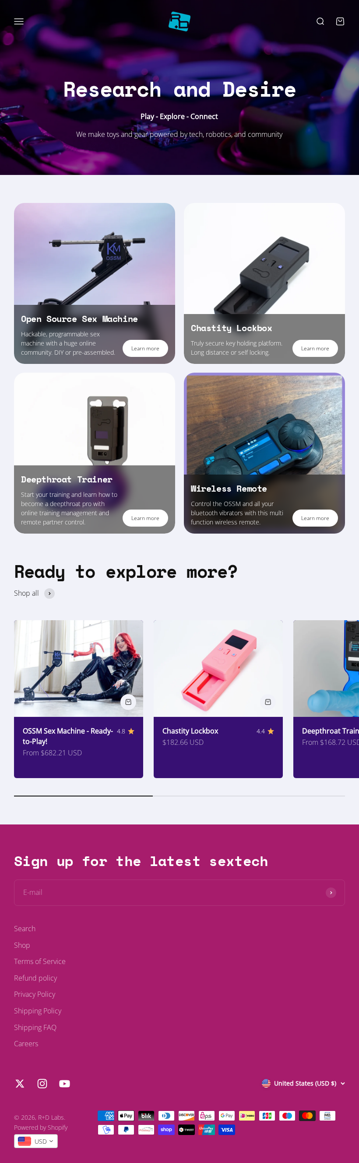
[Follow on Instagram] (42, 1084)
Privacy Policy (34, 994)
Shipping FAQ (35, 1027)
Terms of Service (40, 961)
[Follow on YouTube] (64, 1084)
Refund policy (35, 978)
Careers (26, 1043)
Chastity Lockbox (190, 731)
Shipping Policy (37, 1011)
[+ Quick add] (128, 702)
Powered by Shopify (40, 1127)
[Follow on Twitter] (20, 1084)
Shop (22, 945)
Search (24, 928)
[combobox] (36, 1141)
